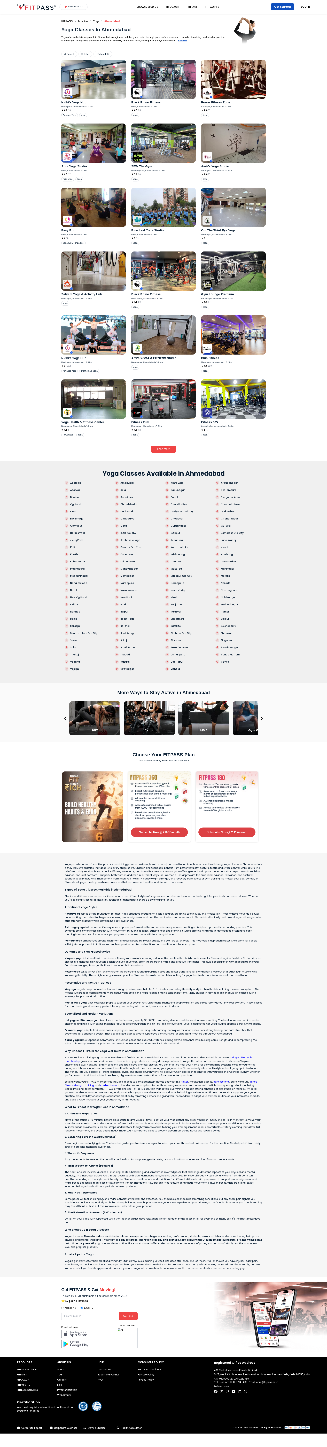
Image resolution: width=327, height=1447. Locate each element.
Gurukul (226, 525)
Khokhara (76, 554)
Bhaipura (75, 497)
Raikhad (75, 611)
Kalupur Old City (130, 547)
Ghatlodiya (127, 518)
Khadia (225, 547)
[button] (73, 7)
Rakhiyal (176, 611)
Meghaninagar (79, 576)
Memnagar (127, 576)
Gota (123, 525)
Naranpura (127, 583)
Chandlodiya (179, 504)
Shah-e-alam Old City (84, 633)
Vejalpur (75, 669)
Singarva (226, 640)
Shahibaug (127, 633)
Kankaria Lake (179, 547)
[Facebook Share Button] (215, 1391)
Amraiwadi (177, 483)
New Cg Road (78, 597)
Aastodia (76, 483)
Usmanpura (178, 654)
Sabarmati (177, 619)
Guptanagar (178, 525)
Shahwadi (227, 633)
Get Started (282, 7)
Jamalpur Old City (232, 533)
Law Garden (228, 561)
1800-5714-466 (238, 1382)
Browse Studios (147, 7)
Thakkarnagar (230, 647)
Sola (73, 647)
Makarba (176, 568)
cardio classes (108, 1085)
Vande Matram (230, 654)
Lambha (176, 561)
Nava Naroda (128, 590)
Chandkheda (128, 504)
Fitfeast (192, 7)
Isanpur (175, 533)
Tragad (125, 654)
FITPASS (67, 21)
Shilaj (123, 640)
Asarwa (75, 490)
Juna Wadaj (228, 540)
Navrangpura (229, 590)
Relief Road (127, 619)
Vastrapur (177, 661)
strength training (84, 1085)
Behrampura (229, 490)
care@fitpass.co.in (267, 1382)
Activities (82, 21)
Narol (73, 590)
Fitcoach (172, 7)
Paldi (123, 604)
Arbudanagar (229, 483)
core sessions (221, 1081)
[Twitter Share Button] (221, 1391)
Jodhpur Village (130, 540)
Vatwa (225, 661)
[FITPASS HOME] (36, 7)
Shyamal (176, 640)
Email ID (88, 1307)
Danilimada (127, 511)
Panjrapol (177, 604)
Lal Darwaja (127, 561)
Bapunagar (178, 490)
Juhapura (177, 540)
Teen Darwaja (179, 647)
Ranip (73, 619)
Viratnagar (127, 669)
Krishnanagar (179, 554)
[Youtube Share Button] (233, 1391)
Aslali (123, 490)
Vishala (175, 669)
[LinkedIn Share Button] (239, 1391)
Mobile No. (70, 1307)
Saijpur (225, 619)
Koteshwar (127, 554)
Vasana (75, 661)
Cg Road (75, 504)
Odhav (74, 604)
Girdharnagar (229, 518)
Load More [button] (163, 449)
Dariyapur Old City (182, 511)
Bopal (174, 497)
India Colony (128, 533)
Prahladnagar (229, 604)
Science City (228, 626)
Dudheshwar (229, 511)
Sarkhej (124, 626)
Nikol (174, 597)
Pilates (184, 1081)
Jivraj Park (76, 540)
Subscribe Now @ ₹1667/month (159, 832)
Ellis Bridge (76, 518)
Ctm (72, 511)
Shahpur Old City (181, 633)
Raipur (124, 611)
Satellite (176, 626)
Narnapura (177, 583)
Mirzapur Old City (181, 576)
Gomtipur (76, 525)
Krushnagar (228, 554)
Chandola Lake (230, 504)
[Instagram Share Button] (227, 1391)
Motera (225, 576)
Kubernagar (77, 561)
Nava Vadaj (178, 590)
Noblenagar (228, 597)
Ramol (225, 611)
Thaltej (74, 654)
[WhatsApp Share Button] (245, 1391)
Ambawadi (127, 483)
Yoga (96, 21)
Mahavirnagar (129, 568)
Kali (72, 547)
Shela (73, 640)
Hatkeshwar (77, 533)
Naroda (225, 583)
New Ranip (126, 597)
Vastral (125, 661)
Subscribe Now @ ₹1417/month (227, 832)
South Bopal (128, 647)
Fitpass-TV (212, 7)
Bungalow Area (230, 497)
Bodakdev (126, 497)
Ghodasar (177, 518)
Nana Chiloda (78, 583)
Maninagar (227, 568)
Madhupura (77, 568)
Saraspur (76, 626)
